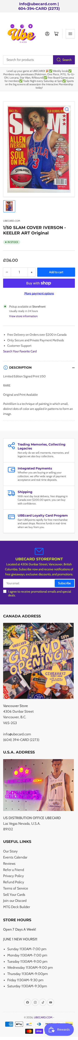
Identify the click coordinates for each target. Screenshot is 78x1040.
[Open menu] (70, 33)
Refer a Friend (13, 870)
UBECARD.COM (11, 220)
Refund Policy (13, 882)
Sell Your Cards (14, 894)
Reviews (9, 863)
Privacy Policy (13, 876)
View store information (23, 316)
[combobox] (39, 59)
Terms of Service (15, 888)
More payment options (39, 293)
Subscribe (64, 583)
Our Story (10, 851)
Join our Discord (14, 901)
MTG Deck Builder (16, 907)
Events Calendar (15, 857)
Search (67, 60)
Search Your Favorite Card (20, 351)
